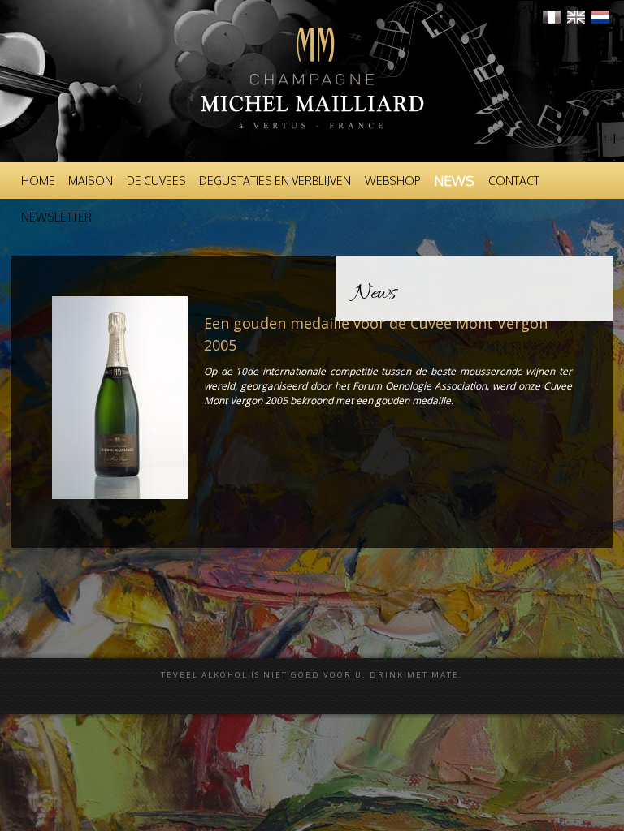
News (454, 180)
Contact (514, 180)
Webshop (393, 180)
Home (38, 180)
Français (552, 17)
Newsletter (56, 217)
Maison (90, 180)
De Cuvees (156, 180)
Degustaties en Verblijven (275, 180)
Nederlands (600, 17)
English (576, 17)
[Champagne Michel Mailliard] (312, 146)
